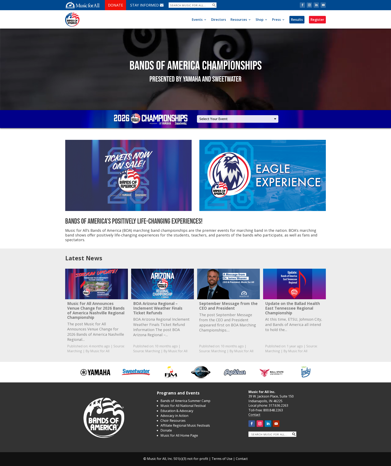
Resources (239, 19)
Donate (115, 5)
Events (197, 19)
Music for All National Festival (183, 405)
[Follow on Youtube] (323, 5)
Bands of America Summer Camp (185, 401)
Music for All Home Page (179, 435)
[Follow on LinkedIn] (316, 5)
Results (297, 19)
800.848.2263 (273, 410)
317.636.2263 (278, 405)
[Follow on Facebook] (302, 5)
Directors (218, 19)
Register (317, 19)
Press (276, 19)
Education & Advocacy (176, 411)
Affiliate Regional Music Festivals (185, 425)
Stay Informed (144, 5)
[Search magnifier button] (214, 5)
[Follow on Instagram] (309, 5)
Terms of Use (222, 458)
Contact (254, 414)
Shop (260, 19)
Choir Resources (173, 420)
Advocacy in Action (174, 415)
